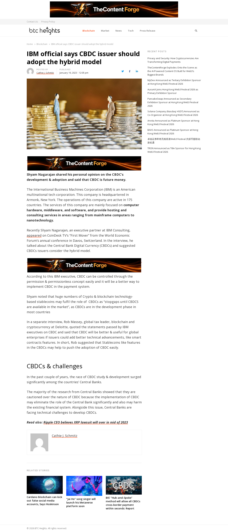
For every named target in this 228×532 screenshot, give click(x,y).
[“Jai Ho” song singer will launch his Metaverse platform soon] (84, 478)
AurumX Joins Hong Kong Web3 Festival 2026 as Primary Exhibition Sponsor (172, 91)
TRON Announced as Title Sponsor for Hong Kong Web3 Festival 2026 (174, 150)
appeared (34, 235)
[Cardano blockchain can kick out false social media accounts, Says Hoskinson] (45, 478)
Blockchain (88, 30)
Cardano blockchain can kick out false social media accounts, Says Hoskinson (44, 500)
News (118, 30)
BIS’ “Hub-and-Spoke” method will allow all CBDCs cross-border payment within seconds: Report (123, 503)
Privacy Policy (48, 21)
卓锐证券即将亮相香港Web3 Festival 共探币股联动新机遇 (173, 140)
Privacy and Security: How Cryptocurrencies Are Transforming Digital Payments (173, 60)
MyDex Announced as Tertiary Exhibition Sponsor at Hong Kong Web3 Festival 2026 (174, 82)
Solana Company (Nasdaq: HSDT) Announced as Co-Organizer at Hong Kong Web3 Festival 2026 (173, 113)
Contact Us (32, 21)
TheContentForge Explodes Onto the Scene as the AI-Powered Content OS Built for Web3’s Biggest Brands (172, 71)
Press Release (147, 30)
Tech (131, 30)
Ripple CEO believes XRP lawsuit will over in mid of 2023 (85, 422)
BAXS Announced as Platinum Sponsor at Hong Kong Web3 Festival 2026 (172, 131)
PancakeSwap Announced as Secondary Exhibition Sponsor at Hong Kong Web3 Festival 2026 (172, 102)
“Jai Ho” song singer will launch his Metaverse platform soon (81, 502)
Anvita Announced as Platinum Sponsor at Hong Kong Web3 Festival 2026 (173, 122)
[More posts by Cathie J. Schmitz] (30, 70)
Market (105, 30)
